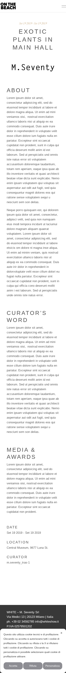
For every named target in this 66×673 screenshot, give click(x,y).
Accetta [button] (13, 665)
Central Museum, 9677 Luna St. (27, 547)
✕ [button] (61, 633)
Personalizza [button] (52, 665)
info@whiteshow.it (47, 621)
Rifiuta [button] (32, 665)
